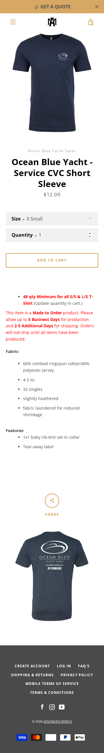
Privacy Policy (77, 674)
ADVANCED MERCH (57, 721)
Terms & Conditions (52, 692)
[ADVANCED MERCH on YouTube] (62, 706)
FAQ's (84, 666)
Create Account (32, 666)
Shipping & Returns (32, 674)
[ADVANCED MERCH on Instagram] (52, 706)
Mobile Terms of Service (52, 683)
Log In (64, 666)
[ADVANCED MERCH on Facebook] (42, 706)
